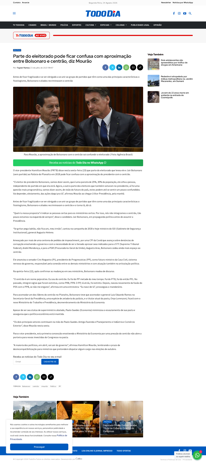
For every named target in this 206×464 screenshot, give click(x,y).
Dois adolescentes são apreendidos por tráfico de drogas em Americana (174, 62)
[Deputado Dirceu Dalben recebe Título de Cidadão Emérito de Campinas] (121, 419)
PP (60, 386)
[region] (39, 439)
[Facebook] (174, 13)
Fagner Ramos (23, 67)
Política (17, 50)
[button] (190, 13)
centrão (36, 386)
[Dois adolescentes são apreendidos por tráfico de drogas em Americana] (153, 64)
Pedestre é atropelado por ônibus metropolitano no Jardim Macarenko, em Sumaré (177, 78)
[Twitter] (112, 67)
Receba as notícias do (76, 162)
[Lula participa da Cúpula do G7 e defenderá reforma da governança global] (34, 419)
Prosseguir (39, 447)
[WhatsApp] (126, 67)
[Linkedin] (119, 67)
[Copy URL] (140, 67)
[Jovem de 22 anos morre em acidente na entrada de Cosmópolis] (153, 97)
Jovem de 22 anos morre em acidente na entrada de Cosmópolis (175, 95)
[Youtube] (184, 13)
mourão (44, 386)
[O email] (133, 67)
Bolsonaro (26, 386)
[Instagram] (179, 13)
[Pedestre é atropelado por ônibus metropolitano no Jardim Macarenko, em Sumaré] (153, 81)
